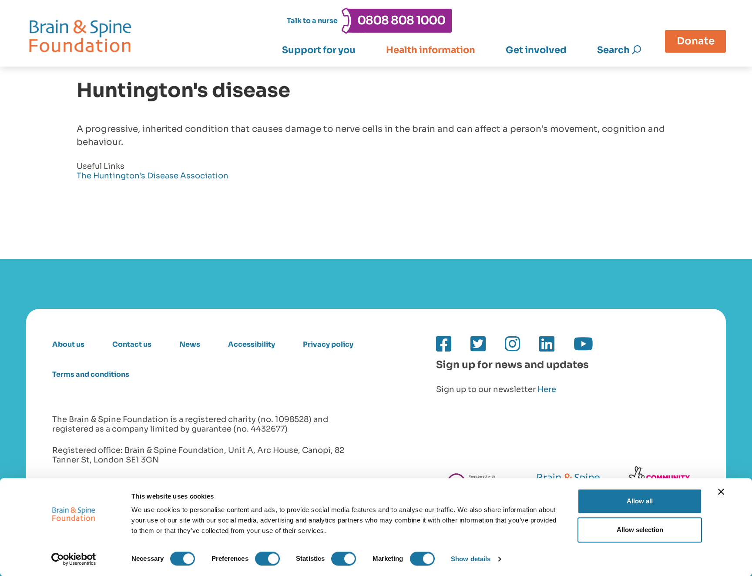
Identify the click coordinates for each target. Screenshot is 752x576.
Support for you (319, 50)
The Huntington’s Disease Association (152, 176)
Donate (696, 40)
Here (546, 389)
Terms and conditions (90, 374)
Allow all (640, 501)
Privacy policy (328, 344)
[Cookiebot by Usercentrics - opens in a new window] (74, 559)
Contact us (131, 344)
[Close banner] (721, 492)
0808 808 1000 (401, 20)
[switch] (267, 559)
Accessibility (251, 344)
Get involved (536, 50)
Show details (470, 559)
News (189, 344)
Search (613, 50)
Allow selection (640, 529)
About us (68, 344)
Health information (430, 50)
